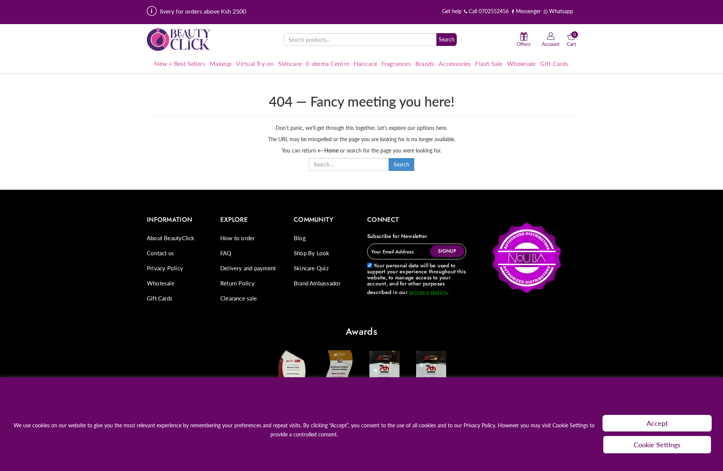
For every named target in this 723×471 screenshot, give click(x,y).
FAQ (226, 253)
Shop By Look (311, 253)
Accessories (455, 63)
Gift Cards (554, 63)
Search (447, 39)
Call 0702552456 (488, 11)
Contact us (160, 253)
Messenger (527, 11)
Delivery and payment (248, 268)
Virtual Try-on (255, 63)
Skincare (290, 63)
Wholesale (521, 63)
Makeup (221, 63)
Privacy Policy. (480, 425)
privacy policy (428, 292)
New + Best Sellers (179, 63)
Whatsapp (560, 11)
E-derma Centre (327, 63)
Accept (657, 423)
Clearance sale (238, 298)
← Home (328, 150)
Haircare (365, 63)
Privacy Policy (165, 268)
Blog (300, 238)
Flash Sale (488, 63)
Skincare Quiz (311, 268)
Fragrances (396, 63)
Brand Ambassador (317, 283)
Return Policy (237, 283)
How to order (237, 238)
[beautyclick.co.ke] (179, 39)
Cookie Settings (657, 445)
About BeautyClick (171, 238)
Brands (424, 63)
